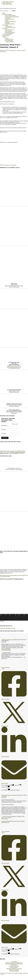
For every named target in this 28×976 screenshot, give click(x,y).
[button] (2, 617)
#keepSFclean (17, 821)
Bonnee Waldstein (17, 795)
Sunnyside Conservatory (14, 966)
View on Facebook (5, 667)
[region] (14, 602)
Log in (2, 974)
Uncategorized (13, 165)
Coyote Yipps (14, 961)
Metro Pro (10, 973)
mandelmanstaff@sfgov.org (15, 367)
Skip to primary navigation (8, 1)
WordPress (25, 973)
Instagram (10, 628)
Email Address (4, 425)
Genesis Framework (18, 973)
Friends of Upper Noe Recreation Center (14, 962)
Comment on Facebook (14, 790)
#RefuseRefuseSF (10, 821)
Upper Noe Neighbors (14, 970)
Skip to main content (7, 2)
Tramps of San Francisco (14, 969)
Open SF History (14, 965)
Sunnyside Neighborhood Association (14, 968)
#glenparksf (3, 821)
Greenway (7, 165)
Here (18, 287)
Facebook (2, 628)
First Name (3, 429)
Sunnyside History (14, 967)
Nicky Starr (10, 810)
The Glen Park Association (5, 6)
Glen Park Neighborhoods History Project (14, 963)
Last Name (3, 433)
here (12, 406)
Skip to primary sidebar (7, 4)
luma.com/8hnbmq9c (5, 648)
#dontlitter (22, 821)
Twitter (13, 628)
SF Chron (6, 628)
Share (3, 668)
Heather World (17, 639)
